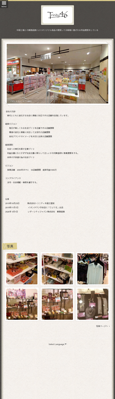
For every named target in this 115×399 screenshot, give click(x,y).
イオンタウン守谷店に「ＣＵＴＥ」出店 (45, 207)
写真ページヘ (102, 326)
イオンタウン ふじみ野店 (21, 101)
